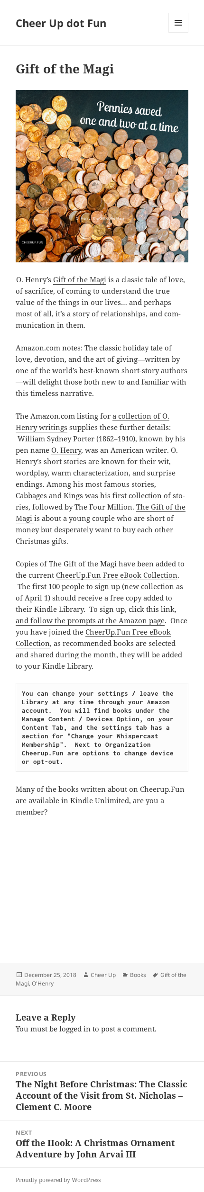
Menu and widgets (178, 32)
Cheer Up (103, 975)
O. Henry (66, 450)
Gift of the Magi (79, 279)
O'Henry (43, 983)
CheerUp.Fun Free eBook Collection (116, 575)
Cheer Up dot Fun (61, 23)
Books (138, 975)
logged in (75, 1028)
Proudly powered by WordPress (58, 1180)
